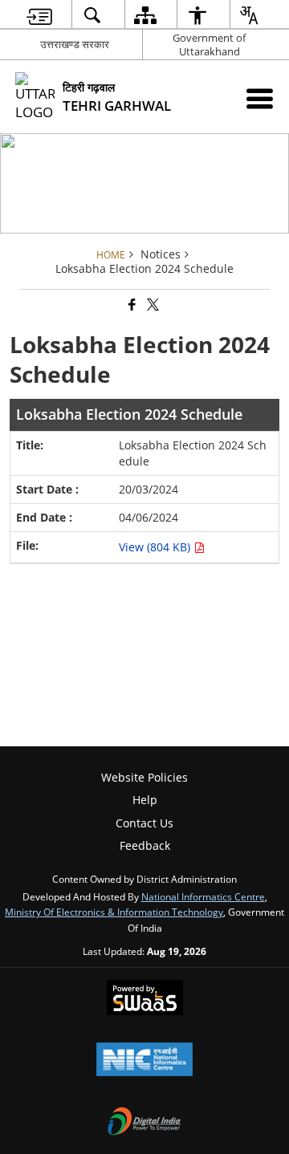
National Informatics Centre (203, 896)
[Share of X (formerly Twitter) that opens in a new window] (152, 305)
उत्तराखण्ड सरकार (74, 44)
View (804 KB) (156, 547)
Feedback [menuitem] (145, 845)
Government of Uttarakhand (209, 44)
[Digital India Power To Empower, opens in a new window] (144, 1122)
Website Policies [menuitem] (144, 777)
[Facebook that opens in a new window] (131, 305)
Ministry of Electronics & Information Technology (114, 911)
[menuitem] (39, 15)
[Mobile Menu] (260, 98)
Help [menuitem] (144, 799)
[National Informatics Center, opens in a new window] (144, 1060)
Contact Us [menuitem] (144, 823)
